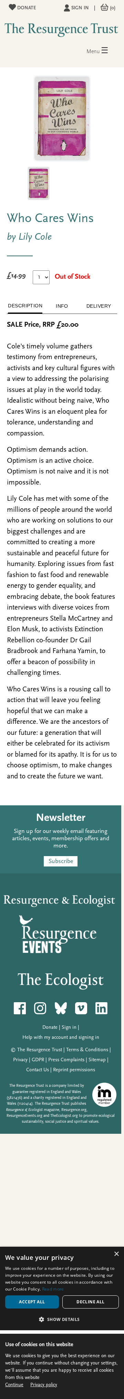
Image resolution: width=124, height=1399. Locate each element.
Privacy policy (43, 1385)
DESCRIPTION (25, 305)
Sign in (80, 8)
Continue (14, 1385)
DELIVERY (98, 306)
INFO (62, 306)
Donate (26, 8)
